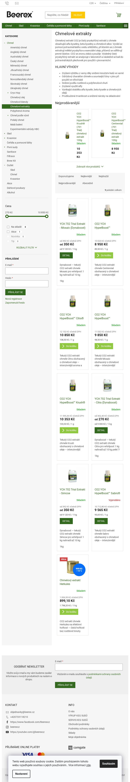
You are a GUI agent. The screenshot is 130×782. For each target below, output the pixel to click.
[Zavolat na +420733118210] (10, 3)
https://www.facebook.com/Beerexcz (30, 722)
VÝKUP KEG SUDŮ (77, 715)
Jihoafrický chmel (19, 70)
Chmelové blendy (19, 102)
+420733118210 (19, 717)
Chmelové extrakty (20, 106)
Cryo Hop (15, 92)
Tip (14, 241)
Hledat (78, 15)
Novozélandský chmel (21, 79)
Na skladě (18, 226)
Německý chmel (18, 65)
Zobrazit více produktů (88, 166)
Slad (9, 133)
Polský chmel (17, 120)
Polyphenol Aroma (20, 111)
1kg (62, 281)
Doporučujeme (66, 176)
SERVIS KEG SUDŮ (78, 720)
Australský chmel (19, 56)
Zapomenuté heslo (15, 302)
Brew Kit (11, 160)
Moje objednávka (77, 737)
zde (88, 765)
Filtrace (11, 156)
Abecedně (87, 183)
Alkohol (11, 192)
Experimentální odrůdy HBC (24, 129)
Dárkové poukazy (16, 188)
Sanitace (11, 151)
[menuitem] (8, 25)
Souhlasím (108, 763)
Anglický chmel (18, 52)
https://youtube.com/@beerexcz (27, 732)
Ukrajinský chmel (19, 88)
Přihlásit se (15, 292)
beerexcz (15, 727)
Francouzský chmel (20, 74)
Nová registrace (13, 298)
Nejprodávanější (67, 183)
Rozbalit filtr (25, 247)
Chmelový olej (17, 97)
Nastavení (21, 773)
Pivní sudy (12, 147)
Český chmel (16, 61)
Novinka (17, 236)
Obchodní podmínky (78, 724)
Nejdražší (104, 176)
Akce (9, 183)
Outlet (10, 165)
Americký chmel (18, 47)
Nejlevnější (86, 176)
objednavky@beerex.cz (22, 712)
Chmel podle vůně (19, 115)
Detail (66, 255)
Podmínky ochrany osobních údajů (86, 728)
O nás (71, 711)
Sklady (71, 732)
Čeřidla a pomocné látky (19, 142)
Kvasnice (11, 138)
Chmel (10, 43)
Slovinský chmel (18, 83)
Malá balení (16, 124)
